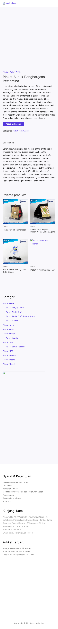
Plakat (5, 72)
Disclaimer (7, 485)
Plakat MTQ (8, 351)
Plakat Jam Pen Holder (16, 347)
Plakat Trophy (9, 360)
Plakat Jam (8, 342)
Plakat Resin (8, 329)
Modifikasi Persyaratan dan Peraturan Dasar (23, 492)
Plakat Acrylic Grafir (15, 308)
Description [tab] (8, 143)
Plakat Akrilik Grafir (14, 312)
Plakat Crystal (12, 338)
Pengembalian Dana (12, 498)
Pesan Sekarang (13, 124)
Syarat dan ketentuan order (15, 482)
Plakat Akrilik (15, 72)
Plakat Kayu (8, 325)
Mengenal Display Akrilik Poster (17, 548)
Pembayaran (8, 495)
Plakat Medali (12, 321)
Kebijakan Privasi (10, 489)
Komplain (7, 501)
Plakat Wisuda (9, 355)
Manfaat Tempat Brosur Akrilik (16, 551)
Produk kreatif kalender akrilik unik (18, 555)
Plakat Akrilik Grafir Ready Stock (20, 316)
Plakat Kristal (9, 333)
